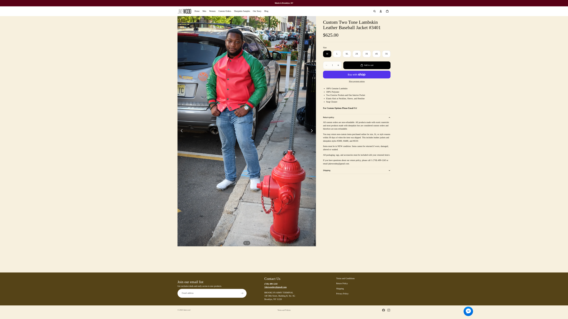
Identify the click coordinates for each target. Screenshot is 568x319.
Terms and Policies (284, 310)
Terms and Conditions (345, 278)
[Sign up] (242, 293)
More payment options (357, 81)
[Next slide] (312, 131)
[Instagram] (388, 310)
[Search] (374, 11)
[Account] (380, 11)
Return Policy (342, 283)
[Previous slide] (181, 131)
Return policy (328, 117)
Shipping (326, 170)
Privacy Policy (342, 294)
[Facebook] (383, 310)
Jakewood (186, 310)
